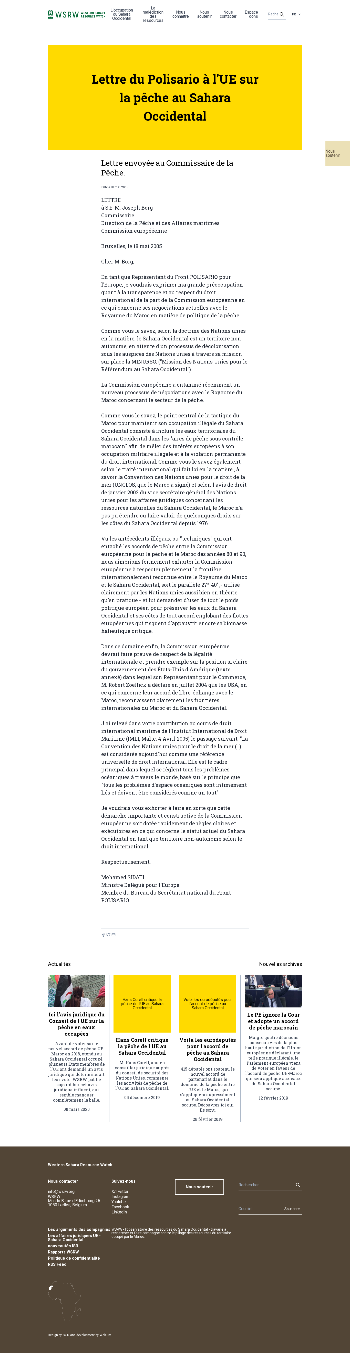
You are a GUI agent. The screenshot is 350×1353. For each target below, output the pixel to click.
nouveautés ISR (63, 1245)
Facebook (120, 1206)
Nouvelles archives (280, 964)
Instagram (120, 1196)
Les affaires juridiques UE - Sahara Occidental (74, 1237)
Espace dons (251, 14)
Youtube (118, 1201)
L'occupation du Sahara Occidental (121, 14)
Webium (105, 1335)
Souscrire (292, 1209)
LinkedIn (119, 1212)
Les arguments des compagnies (79, 1229)
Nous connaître (180, 14)
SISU (66, 1335)
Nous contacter (228, 14)
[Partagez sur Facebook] (103, 934)
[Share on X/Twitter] (108, 934)
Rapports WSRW (63, 1252)
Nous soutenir (332, 153)
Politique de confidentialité (74, 1258)
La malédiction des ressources (153, 14)
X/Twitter (119, 1191)
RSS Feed (57, 1264)
